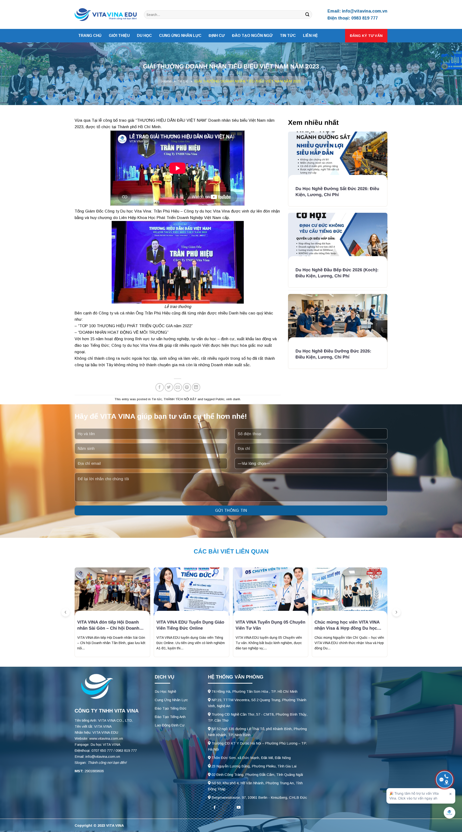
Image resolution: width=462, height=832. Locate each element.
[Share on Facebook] (159, 387)
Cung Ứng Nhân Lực (171, 700)
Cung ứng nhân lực (180, 35)
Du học (144, 35)
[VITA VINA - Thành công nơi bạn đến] (106, 14)
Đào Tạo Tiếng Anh (170, 717)
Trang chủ (90, 35)
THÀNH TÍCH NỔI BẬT (180, 399)
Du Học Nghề (165, 691)
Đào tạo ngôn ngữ (252, 35)
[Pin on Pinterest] (187, 387)
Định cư (217, 35)
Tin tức (288, 35)
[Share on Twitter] (169, 387)
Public (220, 399)
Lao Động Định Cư (170, 725)
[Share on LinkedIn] (196, 387)
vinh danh (233, 399)
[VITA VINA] (96, 687)
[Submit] (307, 14)
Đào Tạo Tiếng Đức (170, 708)
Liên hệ (310, 35)
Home (166, 81)
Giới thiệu (119, 35)
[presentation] (65, 612)
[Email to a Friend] (178, 387)
